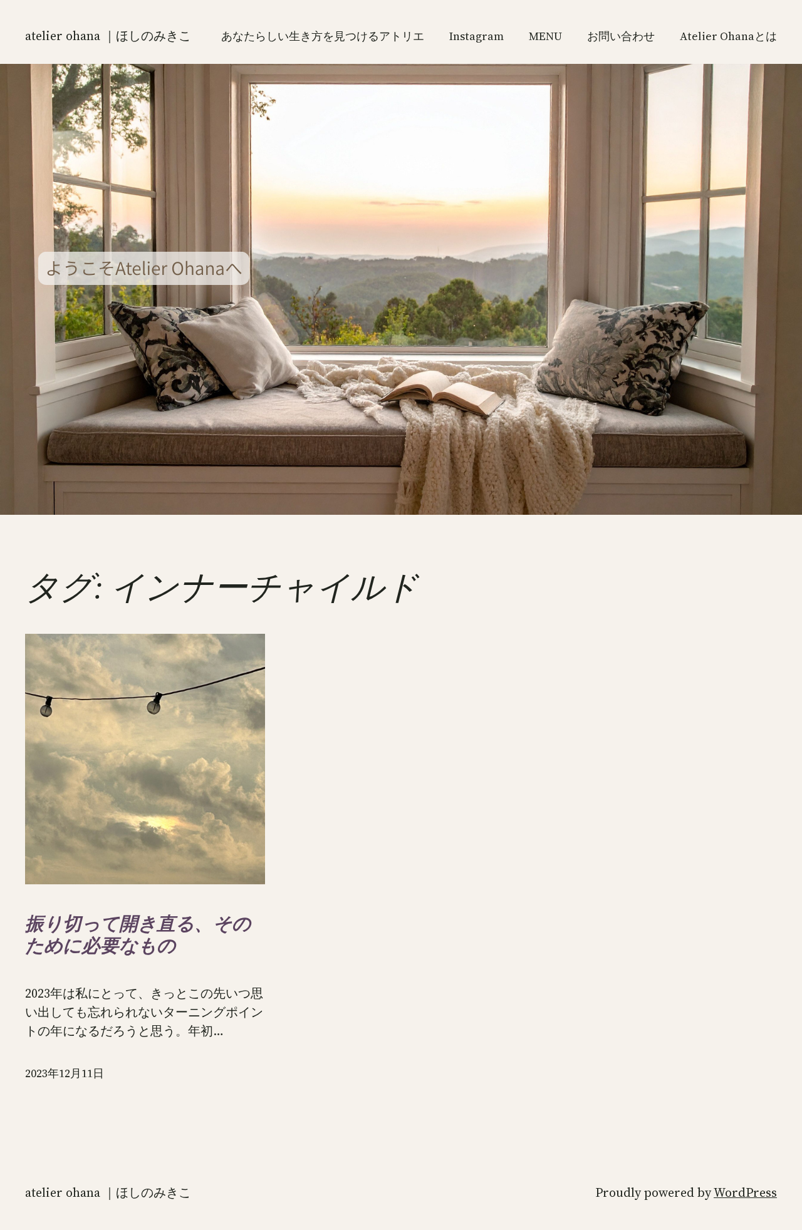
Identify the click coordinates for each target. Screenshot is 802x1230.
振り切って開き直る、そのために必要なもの (138, 934)
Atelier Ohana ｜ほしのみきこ (108, 35)
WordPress (745, 1192)
